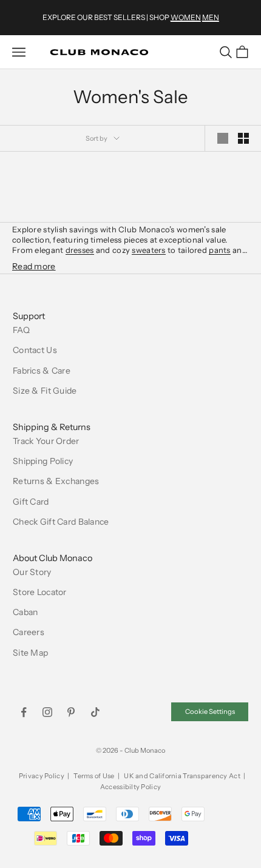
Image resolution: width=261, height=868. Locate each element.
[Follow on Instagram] (47, 712)
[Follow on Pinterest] (71, 712)
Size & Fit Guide (44, 390)
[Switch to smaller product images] (243, 138)
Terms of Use (93, 776)
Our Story (32, 572)
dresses (80, 250)
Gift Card (31, 501)
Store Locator (40, 592)
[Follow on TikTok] (95, 712)
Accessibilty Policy (130, 786)
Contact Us (35, 350)
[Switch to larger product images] (222, 138)
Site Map (30, 652)
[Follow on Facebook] (24, 712)
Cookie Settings (210, 711)
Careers (28, 632)
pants (219, 250)
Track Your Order (46, 441)
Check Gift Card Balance (61, 521)
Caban (25, 612)
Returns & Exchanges (56, 481)
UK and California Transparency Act (182, 776)
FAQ (21, 330)
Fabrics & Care (41, 370)
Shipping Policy (43, 461)
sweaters (148, 250)
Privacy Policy (41, 776)
